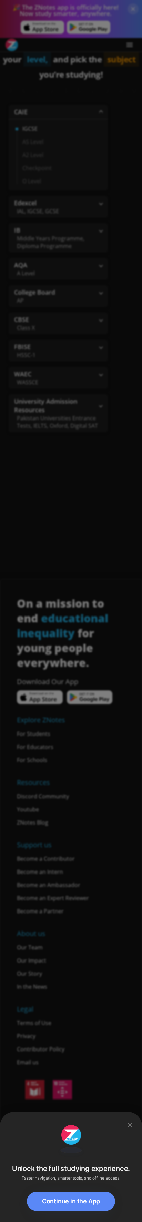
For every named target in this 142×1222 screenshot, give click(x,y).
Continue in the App (71, 1201)
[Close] (129, 1125)
